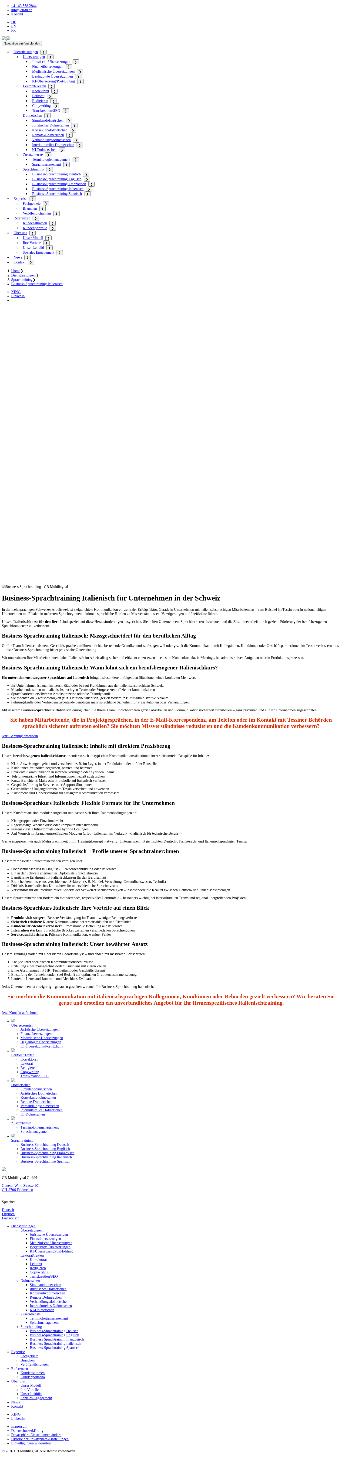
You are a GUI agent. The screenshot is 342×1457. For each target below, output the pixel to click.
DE (13, 22)
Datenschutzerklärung (27, 1431)
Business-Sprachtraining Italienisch (58, 189)
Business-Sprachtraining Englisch (56, 179)
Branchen (30, 208)
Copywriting (41, 106)
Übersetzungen (34, 57)
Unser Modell (33, 238)
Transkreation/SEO (46, 111)
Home (15, 271)
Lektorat (38, 96)
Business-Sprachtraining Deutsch (56, 174)
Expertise (20, 199)
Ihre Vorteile (32, 243)
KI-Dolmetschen (44, 150)
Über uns (20, 233)
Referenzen (21, 218)
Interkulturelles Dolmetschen (53, 145)
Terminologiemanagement (51, 159)
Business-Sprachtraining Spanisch (57, 194)
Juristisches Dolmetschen (50, 125)
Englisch (8, 1214)
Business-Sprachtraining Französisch (59, 184)
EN (13, 26)
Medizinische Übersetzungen (53, 71)
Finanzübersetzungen (47, 66)
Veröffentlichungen (37, 213)
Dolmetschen (32, 115)
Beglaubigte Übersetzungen (52, 76)
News (17, 257)
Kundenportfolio (35, 228)
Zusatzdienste (33, 155)
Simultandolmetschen (48, 120)
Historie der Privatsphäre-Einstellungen (40, 1439)
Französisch (10, 1218)
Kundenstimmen (35, 223)
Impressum (19, 1426)
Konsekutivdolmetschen (49, 130)
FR (13, 30)
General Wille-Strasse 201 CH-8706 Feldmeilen (21, 1188)
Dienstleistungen (25, 52)
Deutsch (8, 1210)
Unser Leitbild (33, 247)
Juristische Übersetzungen (51, 62)
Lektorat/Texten (34, 86)
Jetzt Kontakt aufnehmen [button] (20, 1013)
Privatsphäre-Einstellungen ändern (36, 1435)
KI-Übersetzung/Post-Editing (53, 81)
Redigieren (40, 101)
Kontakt (17, 14)
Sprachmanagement (46, 164)
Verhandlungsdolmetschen (51, 140)
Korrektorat (40, 91)
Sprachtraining (33, 169)
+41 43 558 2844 (24, 6)
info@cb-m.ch (21, 10)
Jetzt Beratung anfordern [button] (20, 736)
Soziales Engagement (38, 252)
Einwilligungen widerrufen (31, 1443)
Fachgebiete (31, 203)
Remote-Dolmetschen (48, 135)
